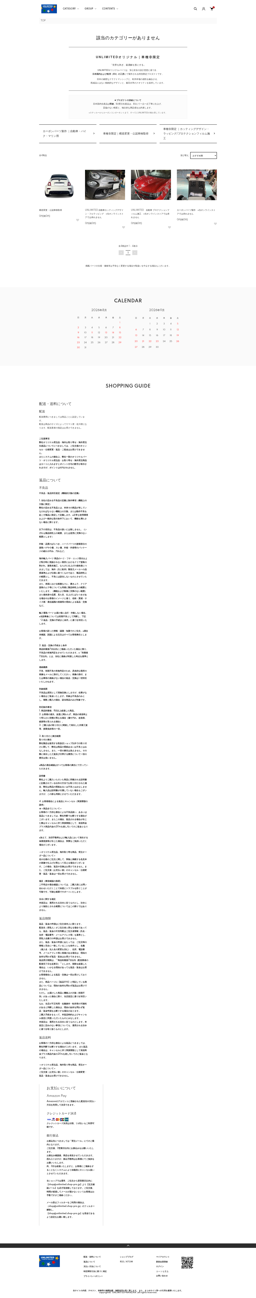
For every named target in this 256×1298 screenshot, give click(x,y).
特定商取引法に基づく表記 (95, 1271)
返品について (89, 1262)
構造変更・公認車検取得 (50, 210)
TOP (43, 21)
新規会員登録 (162, 1262)
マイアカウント (163, 1257)
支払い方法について (92, 1266)
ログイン (160, 1266)
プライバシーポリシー (93, 1276)
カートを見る (162, 1271)
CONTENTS (108, 9)
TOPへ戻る (128, 1245)
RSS (122, 1262)
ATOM (129, 1262)
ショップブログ (126, 1257)
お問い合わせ (162, 1276)
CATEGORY (69, 9)
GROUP (89, 9)
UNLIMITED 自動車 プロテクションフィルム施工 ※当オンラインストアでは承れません (150, 214)
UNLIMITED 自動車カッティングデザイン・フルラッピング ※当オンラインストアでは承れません (104, 214)
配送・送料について (92, 1257)
